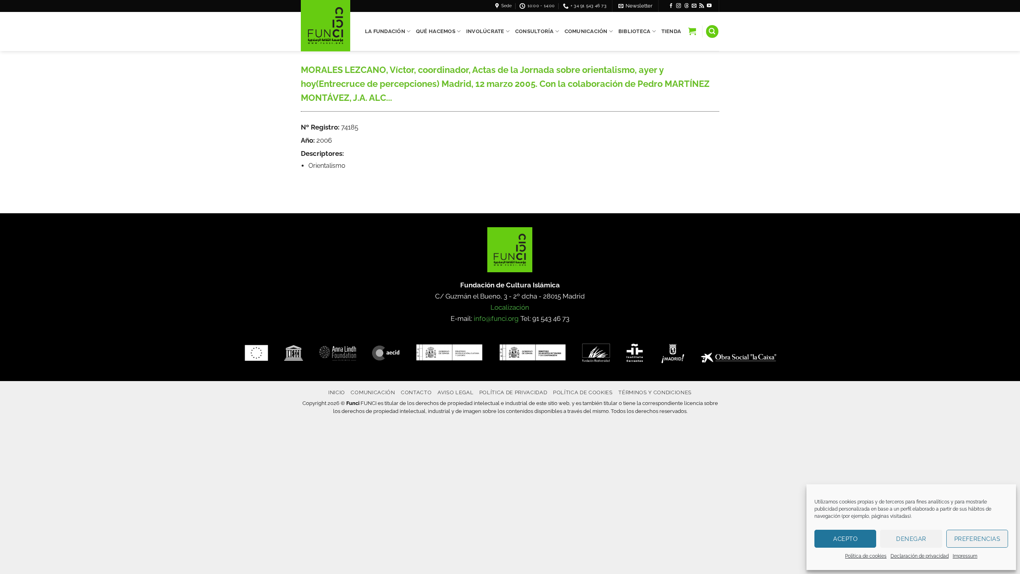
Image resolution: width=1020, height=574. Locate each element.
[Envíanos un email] (694, 6)
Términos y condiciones (655, 392)
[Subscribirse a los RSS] (701, 6)
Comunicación (586, 31)
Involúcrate (485, 31)
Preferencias (977, 539)
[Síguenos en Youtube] (709, 6)
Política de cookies (866, 556)
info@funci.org (496, 318)
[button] (635, 6)
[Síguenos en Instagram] (678, 6)
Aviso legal (455, 392)
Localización (509, 307)
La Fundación (385, 31)
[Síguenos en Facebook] (671, 6)
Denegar (911, 539)
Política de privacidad (513, 392)
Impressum (965, 556)
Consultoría (534, 31)
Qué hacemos (435, 31)
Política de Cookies (583, 392)
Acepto (845, 539)
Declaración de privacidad (920, 556)
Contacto (416, 392)
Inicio (336, 392)
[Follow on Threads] (686, 6)
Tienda (671, 31)
